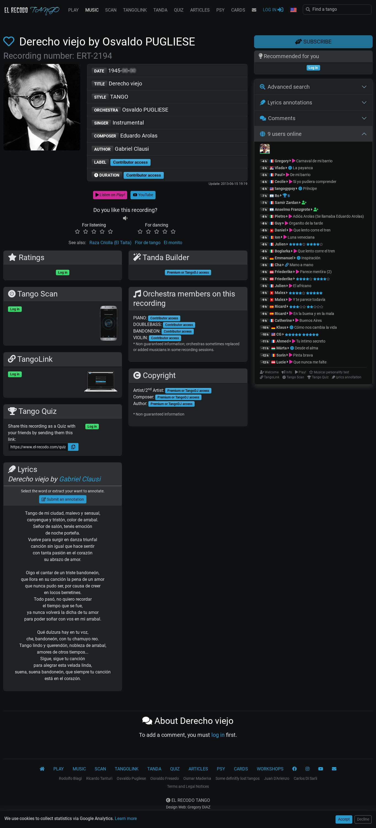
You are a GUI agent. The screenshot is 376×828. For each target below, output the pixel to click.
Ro (277, 195)
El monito (173, 242)
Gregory (282, 161)
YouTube (145, 195)
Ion (277, 237)
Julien (281, 244)
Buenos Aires (310, 320)
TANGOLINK (135, 10)
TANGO (111, 96)
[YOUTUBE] (321, 769)
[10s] (125, 218)
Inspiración (310, 258)
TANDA (160, 10)
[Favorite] (10, 41)
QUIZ (179, 10)
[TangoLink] (287, 265)
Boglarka (282, 251)
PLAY (73, 10)
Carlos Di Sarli (305, 778)
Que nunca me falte (309, 362)
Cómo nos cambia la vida (315, 327)
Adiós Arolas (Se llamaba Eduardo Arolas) (328, 216)
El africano (301, 286)
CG (279, 334)
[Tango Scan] (290, 168)
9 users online (285, 134)
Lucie (281, 362)
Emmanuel (284, 258)
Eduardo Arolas (125, 135)
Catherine (283, 320)
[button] (293, 10)
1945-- (115, 70)
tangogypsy (285, 188)
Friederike (284, 271)
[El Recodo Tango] (42, 769)
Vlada (280, 168)
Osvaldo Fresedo (164, 778)
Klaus (281, 327)
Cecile (280, 181)
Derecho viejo (118, 83)
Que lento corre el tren (312, 230)
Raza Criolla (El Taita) (110, 242)
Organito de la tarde (305, 223)
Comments (281, 118)
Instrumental (119, 122)
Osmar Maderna (197, 778)
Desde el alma (306, 348)
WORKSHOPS (270, 769)
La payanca (303, 168)
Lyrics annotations (290, 102)
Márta (281, 348)
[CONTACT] (254, 10)
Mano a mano (301, 265)
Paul (279, 174)
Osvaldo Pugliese (131, 778)
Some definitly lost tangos (238, 778)
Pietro (280, 216)
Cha (278, 265)
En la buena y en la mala (313, 313)
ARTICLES (200, 10)
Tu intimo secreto (310, 341)
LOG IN (270, 9)
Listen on (112, 195)
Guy (278, 223)
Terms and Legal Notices (188, 786)
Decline (363, 819)
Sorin (281, 355)
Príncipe (310, 188)
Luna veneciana (301, 237)
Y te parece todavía (308, 299)
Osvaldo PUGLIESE (131, 109)
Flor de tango (147, 242)
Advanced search (289, 86)
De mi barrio (299, 174)
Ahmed (282, 341)
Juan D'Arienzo (276, 778)
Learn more (126, 818)
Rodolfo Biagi (70, 778)
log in (218, 735)
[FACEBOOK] (294, 769)
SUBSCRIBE (316, 41)
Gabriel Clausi (121, 148)
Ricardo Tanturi (99, 778)
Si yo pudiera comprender (314, 181)
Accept (344, 819)
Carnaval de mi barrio (314, 161)
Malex (280, 292)
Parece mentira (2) (315, 271)
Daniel (281, 230)
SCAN (110, 10)
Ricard (280, 306)
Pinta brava (302, 355)
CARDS (238, 10)
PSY (220, 10)
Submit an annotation (65, 499)
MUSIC (92, 10)
